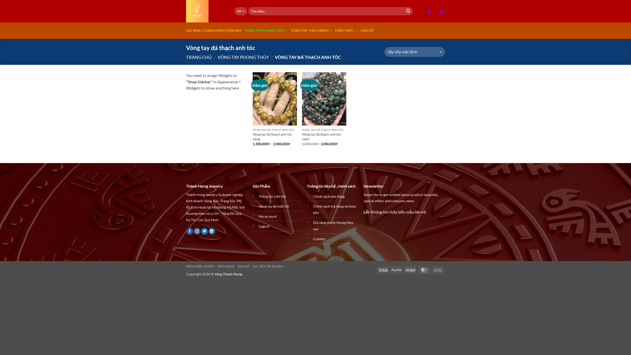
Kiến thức (344, 31)
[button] (429, 11)
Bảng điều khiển (200, 266)
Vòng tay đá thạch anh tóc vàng (272, 136)
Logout (264, 226)
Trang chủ (199, 57)
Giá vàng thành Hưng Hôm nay (214, 31)
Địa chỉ (243, 266)
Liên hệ (367, 31)
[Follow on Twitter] (204, 231)
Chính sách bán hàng (329, 196)
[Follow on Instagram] (197, 231)
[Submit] (408, 11)
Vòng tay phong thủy (264, 31)
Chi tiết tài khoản (267, 266)
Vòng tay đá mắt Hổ (274, 206)
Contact (319, 239)
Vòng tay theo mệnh (310, 31)
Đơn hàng (226, 266)
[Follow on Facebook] (189, 231)
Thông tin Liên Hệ (272, 196)
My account (268, 216)
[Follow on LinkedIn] (212, 231)
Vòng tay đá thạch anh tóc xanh (321, 136)
